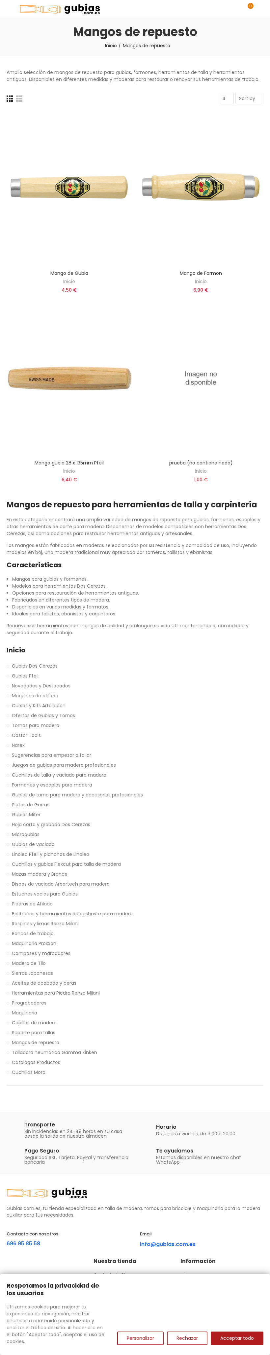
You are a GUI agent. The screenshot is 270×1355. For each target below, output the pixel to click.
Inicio (69, 281)
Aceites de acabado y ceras (44, 983)
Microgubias (26, 834)
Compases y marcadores (41, 953)
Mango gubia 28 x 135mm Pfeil (69, 462)
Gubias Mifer (26, 814)
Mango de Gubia (69, 273)
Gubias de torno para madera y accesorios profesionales (77, 794)
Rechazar (187, 1338)
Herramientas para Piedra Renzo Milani (56, 993)
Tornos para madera (35, 725)
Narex (18, 745)
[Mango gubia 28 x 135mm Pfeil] (69, 378)
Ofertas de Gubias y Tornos (43, 715)
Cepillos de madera (34, 1022)
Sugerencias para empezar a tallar (51, 755)
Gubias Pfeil (25, 676)
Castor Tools (26, 735)
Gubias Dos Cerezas (35, 666)
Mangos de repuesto (35, 1042)
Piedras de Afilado (32, 903)
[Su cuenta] (260, 9)
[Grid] (10, 98)
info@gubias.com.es (168, 1244)
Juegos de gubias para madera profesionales (64, 765)
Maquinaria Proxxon (34, 943)
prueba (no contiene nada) (201, 462)
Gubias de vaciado (33, 844)
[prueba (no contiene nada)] (200, 378)
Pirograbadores (29, 1003)
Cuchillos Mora (28, 1072)
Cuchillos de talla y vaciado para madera (59, 775)
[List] (19, 98)
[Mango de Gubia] (69, 189)
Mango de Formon (201, 273)
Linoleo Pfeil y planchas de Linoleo (50, 854)
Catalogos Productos (36, 1062)
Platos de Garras (30, 804)
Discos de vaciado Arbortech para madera (61, 884)
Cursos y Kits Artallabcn (39, 705)
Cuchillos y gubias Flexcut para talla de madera (66, 864)
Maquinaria (24, 1012)
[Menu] (10, 9)
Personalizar (140, 1338)
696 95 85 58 (23, 1243)
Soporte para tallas (33, 1032)
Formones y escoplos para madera (52, 785)
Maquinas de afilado (35, 695)
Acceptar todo (237, 1338)
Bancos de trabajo (33, 933)
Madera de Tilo (29, 963)
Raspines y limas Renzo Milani (45, 923)
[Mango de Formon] (200, 189)
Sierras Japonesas (32, 973)
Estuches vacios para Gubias (45, 894)
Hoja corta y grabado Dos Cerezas (51, 824)
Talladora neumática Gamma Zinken (54, 1052)
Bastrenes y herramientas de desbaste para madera (72, 913)
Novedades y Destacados (41, 685)
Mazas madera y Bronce (40, 874)
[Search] (236, 9)
